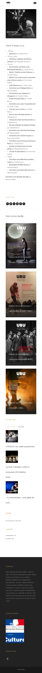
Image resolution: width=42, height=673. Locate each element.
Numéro (8, 538)
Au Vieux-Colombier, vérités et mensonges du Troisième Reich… (17, 472)
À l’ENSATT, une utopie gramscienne (20, 446)
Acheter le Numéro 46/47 (15, 46)
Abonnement (10, 535)
